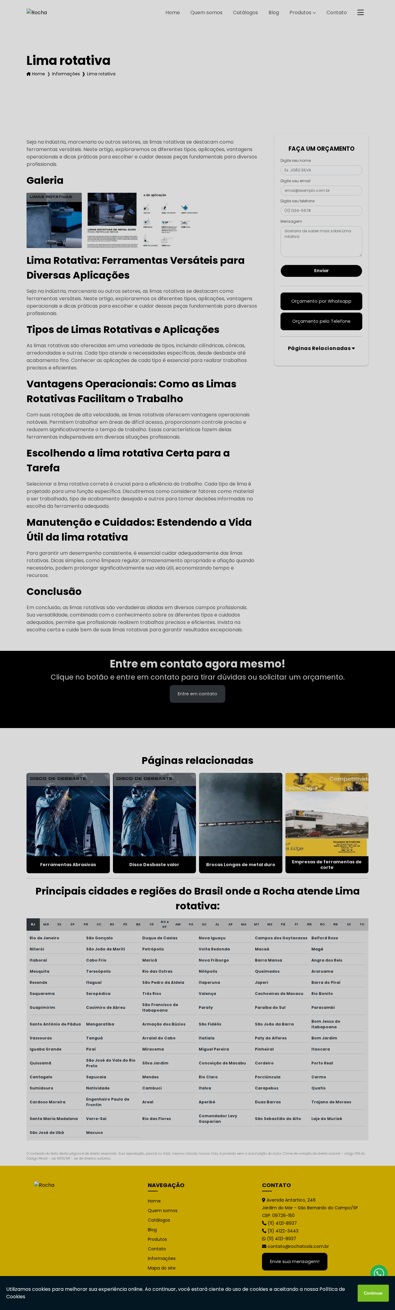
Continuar (373, 1293)
